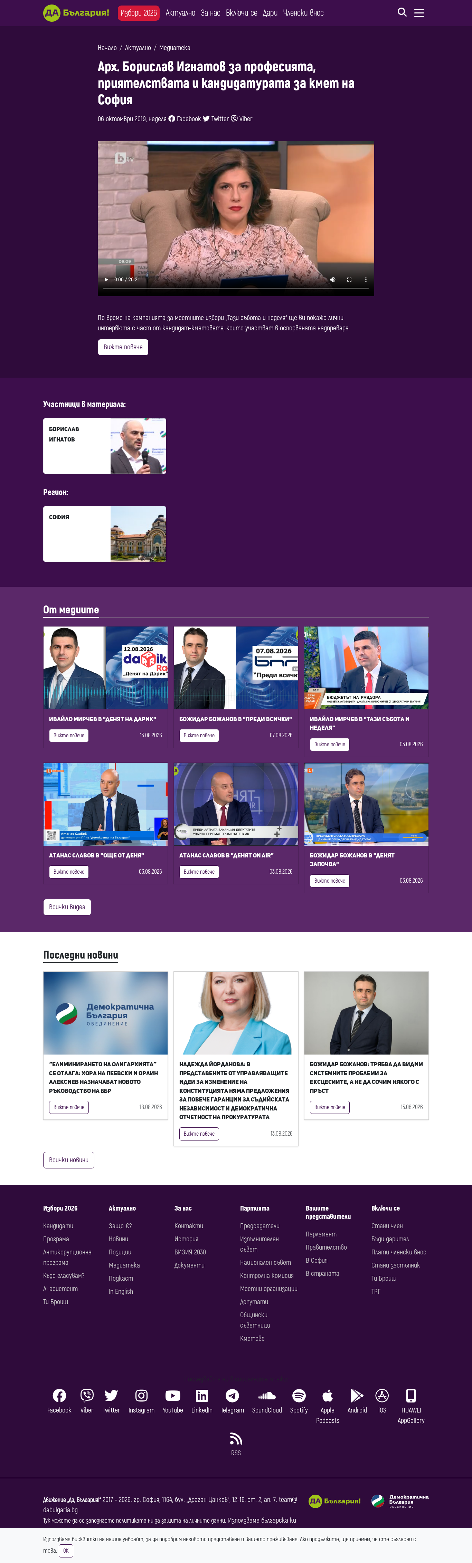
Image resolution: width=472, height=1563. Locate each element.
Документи (189, 1265)
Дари (270, 13)
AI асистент (60, 1288)
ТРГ (375, 1291)
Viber (245, 119)
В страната (322, 1273)
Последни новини (80, 955)
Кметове (252, 1338)
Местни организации (269, 1288)
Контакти (188, 1226)
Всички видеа (67, 907)
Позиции (120, 1252)
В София (317, 1260)
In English (121, 1291)
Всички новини (68, 1160)
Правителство (326, 1247)
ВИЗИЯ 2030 (190, 1252)
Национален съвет (265, 1262)
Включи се (241, 13)
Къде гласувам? (63, 1275)
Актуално (180, 13)
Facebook (188, 119)
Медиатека (174, 47)
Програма (56, 1239)
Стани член (387, 1226)
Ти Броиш (55, 1302)
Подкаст (121, 1278)
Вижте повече (123, 347)
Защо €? (120, 1226)
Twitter (219, 119)
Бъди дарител (390, 1239)
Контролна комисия (267, 1275)
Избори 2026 (139, 13)
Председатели (260, 1226)
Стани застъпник (395, 1265)
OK (66, 1550)
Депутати (254, 1302)
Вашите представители (328, 1212)
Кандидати (58, 1226)
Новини (118, 1239)
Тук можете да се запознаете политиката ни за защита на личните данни (134, 1520)
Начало (107, 47)
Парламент (321, 1234)
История (186, 1239)
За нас (210, 13)
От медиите (71, 610)
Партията (255, 1208)
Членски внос (303, 13)
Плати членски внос (398, 1252)
